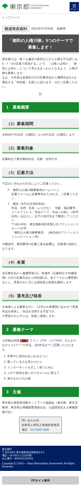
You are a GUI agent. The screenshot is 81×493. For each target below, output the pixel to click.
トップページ (11, 17)
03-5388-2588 (39, 429)
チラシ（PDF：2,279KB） (47, 340)
